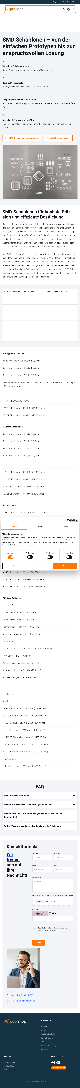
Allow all (65, 566)
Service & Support (47, 1038)
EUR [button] (73, 2)
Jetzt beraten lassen (59, 138)
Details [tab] (40, 526)
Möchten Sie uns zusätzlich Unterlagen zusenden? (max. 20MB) (52, 895)
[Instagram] (53, 1062)
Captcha (35, 909)
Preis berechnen (59, 1068)
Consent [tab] (14, 526)
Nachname (57, 853)
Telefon (56, 865)
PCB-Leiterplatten (9, 1062)
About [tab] (66, 526)
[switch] (30, 557)
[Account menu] (69, 9)
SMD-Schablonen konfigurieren (23, 138)
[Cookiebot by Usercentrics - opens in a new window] (68, 520)
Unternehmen (45, 1026)
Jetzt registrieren (56, 2)
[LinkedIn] (58, 1062)
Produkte (44, 1030)
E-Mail (34, 865)
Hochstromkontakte (10, 1070)
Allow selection (40, 566)
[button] (50, 913)
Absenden (38, 943)
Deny (15, 566)
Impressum (45, 1050)
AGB (42, 1042)
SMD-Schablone (9, 1066)
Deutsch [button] (65, 2)
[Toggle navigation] (73, 9)
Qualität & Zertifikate (48, 1034)
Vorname (35, 853)
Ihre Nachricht (37, 877)
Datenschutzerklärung (48, 1046)
